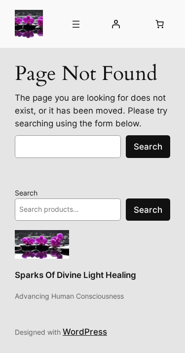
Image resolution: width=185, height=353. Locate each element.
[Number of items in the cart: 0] (159, 24)
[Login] (116, 24)
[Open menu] (76, 24)
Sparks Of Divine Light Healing (75, 275)
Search (148, 147)
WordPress (85, 332)
